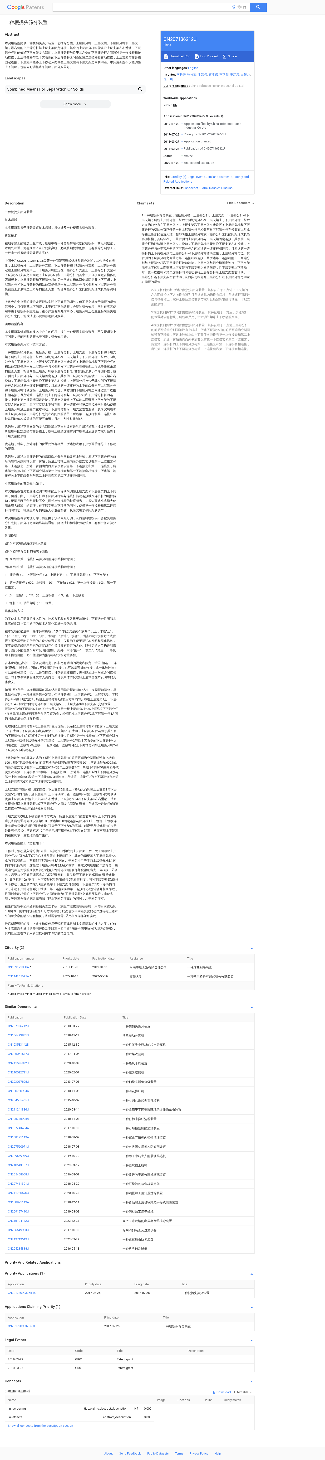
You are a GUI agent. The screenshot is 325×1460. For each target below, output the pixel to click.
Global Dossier (209, 188)
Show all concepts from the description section (40, 1425)
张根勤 (192, 74)
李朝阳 (224, 74)
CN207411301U (18, 1183)
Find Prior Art (209, 56)
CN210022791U (18, 1072)
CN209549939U (18, 1156)
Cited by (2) (178, 177)
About (108, 1453)
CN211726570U (18, 1193)
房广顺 (168, 79)
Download (223, 1392)
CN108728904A (18, 1091)
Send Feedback (130, 1453)
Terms (179, 1453)
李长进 (181, 74)
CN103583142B (18, 1044)
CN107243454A (18, 1128)
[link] (17, 1408)
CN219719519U (18, 1239)
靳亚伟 (213, 74)
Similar (232, 56)
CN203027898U (18, 1081)
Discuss (226, 188)
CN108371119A (18, 1137)
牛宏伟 (202, 74)
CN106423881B (18, 1035)
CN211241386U (18, 1109)
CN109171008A (19, 967)
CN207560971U (18, 1146)
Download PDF (179, 56)
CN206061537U (18, 1054)
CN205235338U (18, 1248)
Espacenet (190, 188)
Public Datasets (158, 1453)
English (193, 68)
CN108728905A (18, 1118)
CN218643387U (18, 1165)
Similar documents (219, 177)
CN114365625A (19, 976)
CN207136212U (18, 1026)
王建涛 (234, 74)
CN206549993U (18, 1230)
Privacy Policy (199, 1453)
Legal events (196, 177)
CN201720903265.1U (22, 1293)
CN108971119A (18, 1202)
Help (218, 1453)
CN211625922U (18, 1063)
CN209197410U (18, 1211)
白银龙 (245, 74)
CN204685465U (18, 1100)
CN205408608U (18, 1174)
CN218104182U (18, 1220)
